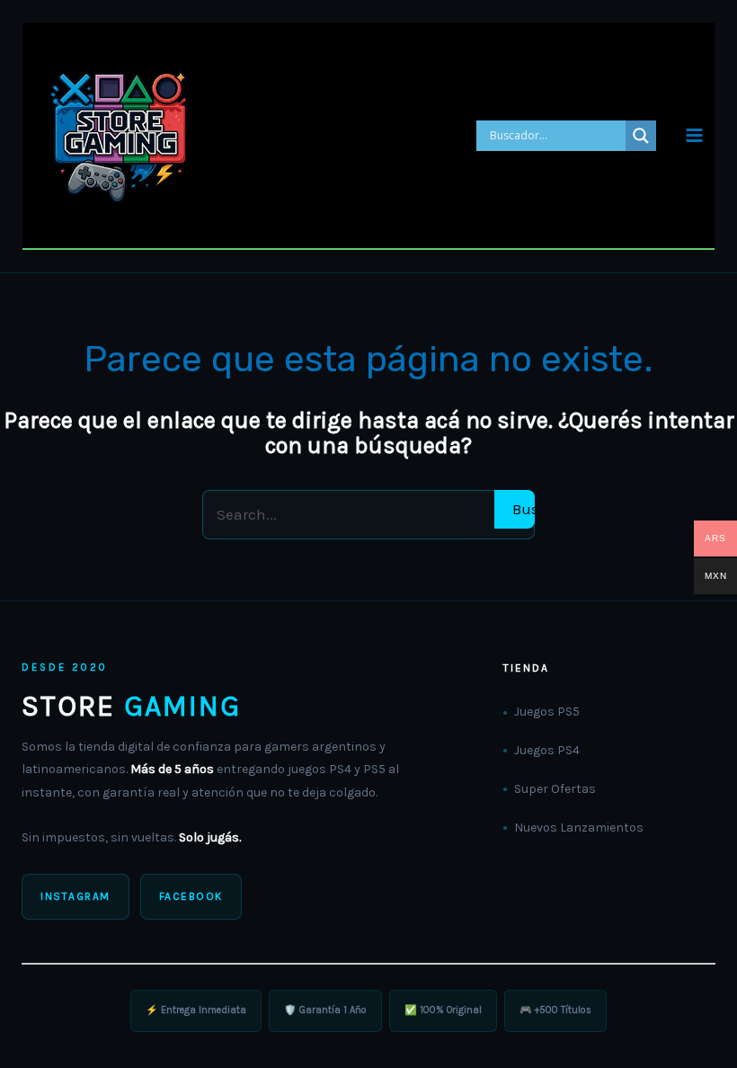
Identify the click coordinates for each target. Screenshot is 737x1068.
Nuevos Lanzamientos (579, 827)
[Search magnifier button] (641, 135)
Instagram (75, 896)
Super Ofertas (555, 789)
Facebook (191, 896)
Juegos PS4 (547, 750)
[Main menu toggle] (694, 135)
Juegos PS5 (547, 711)
